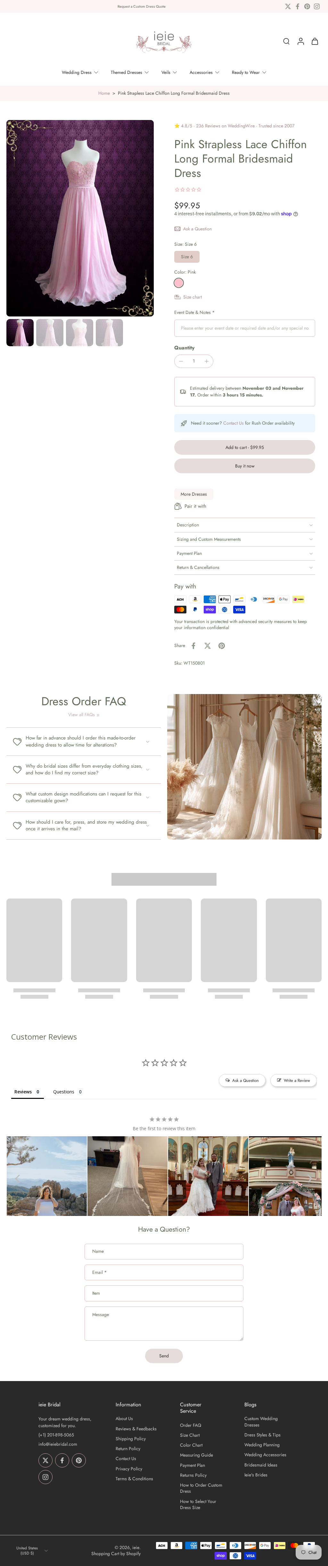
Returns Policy (193, 1475)
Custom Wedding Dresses (261, 1422)
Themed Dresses (126, 72)
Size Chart (190, 1435)
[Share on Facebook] (193, 646)
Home (104, 93)
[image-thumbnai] (20, 332)
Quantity (184, 347)
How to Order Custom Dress (201, 1488)
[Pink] (178, 282)
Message (100, 1315)
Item (96, 1293)
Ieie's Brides (255, 1475)
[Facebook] (297, 6)
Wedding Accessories (265, 1455)
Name (98, 1252)
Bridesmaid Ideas (260, 1465)
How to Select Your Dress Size (198, 1504)
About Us (124, 1419)
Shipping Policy (131, 1439)
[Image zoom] (80, 218)
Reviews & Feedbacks (136, 1429)
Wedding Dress (77, 72)
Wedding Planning (262, 1445)
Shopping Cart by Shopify (116, 1553)
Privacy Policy (129, 1469)
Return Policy (128, 1449)
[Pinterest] (307, 6)
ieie (135, 1547)
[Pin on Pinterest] (222, 646)
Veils (165, 72)
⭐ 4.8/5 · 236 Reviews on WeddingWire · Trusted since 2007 (234, 126)
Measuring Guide (196, 1455)
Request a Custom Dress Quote (142, 6)
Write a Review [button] (297, 1080)
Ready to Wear (246, 72)
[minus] (181, 361)
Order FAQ (190, 1425)
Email (99, 1272)
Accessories (201, 72)
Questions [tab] (63, 1092)
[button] (244, 447)
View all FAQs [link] (81, 715)
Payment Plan (192, 1465)
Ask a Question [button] (245, 1080)
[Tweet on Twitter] (208, 646)
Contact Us (233, 423)
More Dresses (194, 494)
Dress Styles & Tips (262, 1435)
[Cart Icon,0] (315, 41)
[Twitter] (288, 6)
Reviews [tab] (23, 1092)
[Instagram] (317, 6)
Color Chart (191, 1445)
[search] (286, 41)
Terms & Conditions (134, 1479)
